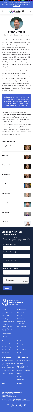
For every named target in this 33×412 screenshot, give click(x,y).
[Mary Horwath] (27, 166)
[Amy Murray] (27, 214)
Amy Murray (5, 212)
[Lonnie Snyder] (27, 176)
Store (3, 384)
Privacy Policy (5, 400)
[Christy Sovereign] (27, 147)
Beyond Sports (6, 357)
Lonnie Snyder (6, 174)
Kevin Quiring (6, 193)
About (4, 310)
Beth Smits (5, 222)
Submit (7, 288)
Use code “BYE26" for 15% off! (22, 5)
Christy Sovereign (7, 146)
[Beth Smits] (27, 223)
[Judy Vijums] (27, 185)
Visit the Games (22, 357)
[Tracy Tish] (27, 157)
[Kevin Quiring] (27, 195)
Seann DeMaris (6, 203)
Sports (19, 341)
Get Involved (21, 310)
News (3, 341)
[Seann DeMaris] (27, 204)
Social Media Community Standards (20, 400)
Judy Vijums (5, 184)
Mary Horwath (6, 165)
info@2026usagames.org (9, 396)
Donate (19, 384)
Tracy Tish (5, 155)
